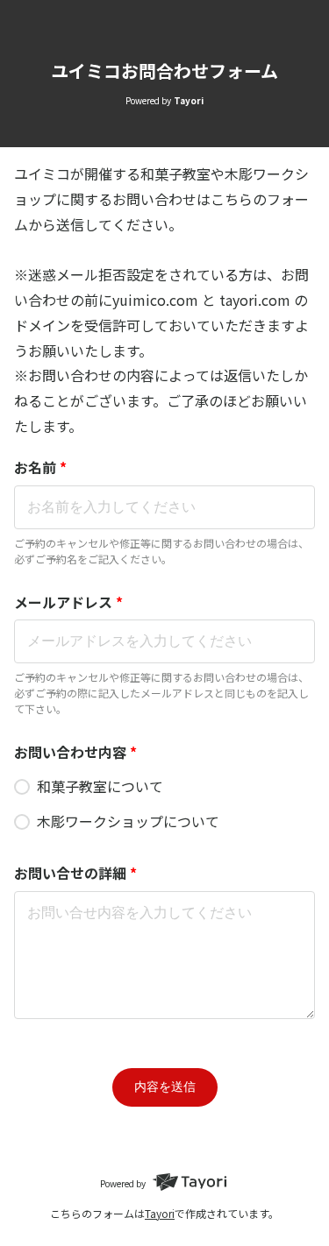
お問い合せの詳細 (75, 872)
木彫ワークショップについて (128, 821)
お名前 (40, 467)
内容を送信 (165, 1087)
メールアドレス (68, 601)
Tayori (160, 1213)
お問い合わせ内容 (75, 751)
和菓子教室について (100, 785)
